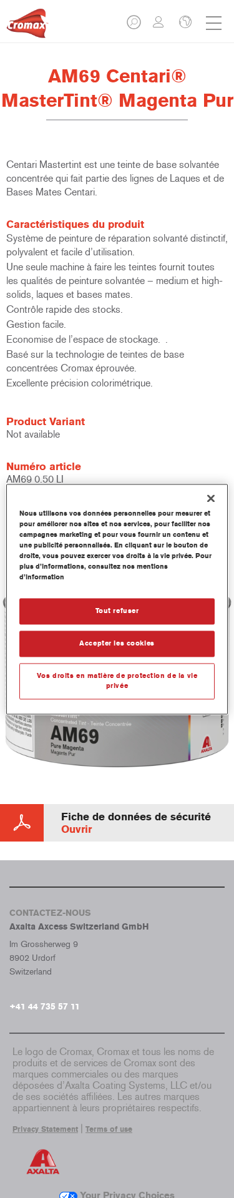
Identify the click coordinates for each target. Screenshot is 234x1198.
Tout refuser (117, 610)
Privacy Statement (45, 1129)
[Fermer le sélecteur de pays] (184, 23)
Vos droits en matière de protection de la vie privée (117, 680)
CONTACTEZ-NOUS (50, 913)
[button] (135, 26)
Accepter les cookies (116, 643)
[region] (117, 599)
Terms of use (108, 1129)
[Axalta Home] (27, 28)
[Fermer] (211, 498)
